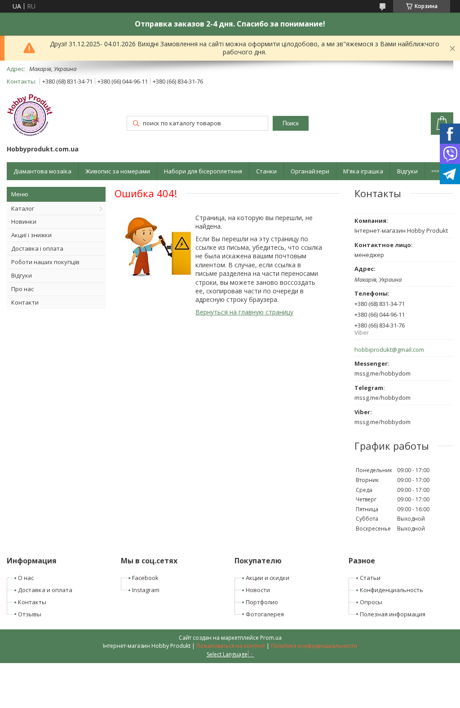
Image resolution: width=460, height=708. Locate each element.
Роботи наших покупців (45, 262)
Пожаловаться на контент (230, 646)
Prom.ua (271, 638)
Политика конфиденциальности (314, 646)
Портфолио (262, 602)
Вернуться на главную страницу (244, 312)
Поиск (291, 123)
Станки (266, 171)
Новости (258, 590)
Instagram (145, 590)
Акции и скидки (267, 578)
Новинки (23, 221)
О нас (26, 578)
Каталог (22, 208)
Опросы (371, 602)
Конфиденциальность (391, 590)
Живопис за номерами (117, 171)
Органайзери (310, 171)
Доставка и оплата (45, 590)
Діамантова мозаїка (42, 171)
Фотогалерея (265, 614)
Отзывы (29, 614)
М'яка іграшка (363, 171)
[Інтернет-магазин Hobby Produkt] (30, 116)
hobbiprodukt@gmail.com (389, 350)
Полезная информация (392, 614)
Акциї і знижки (31, 235)
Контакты (32, 602)
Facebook (145, 578)
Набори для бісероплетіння (203, 171)
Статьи (370, 578)
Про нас (22, 289)
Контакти (25, 302)
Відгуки (407, 171)
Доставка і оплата (37, 248)
